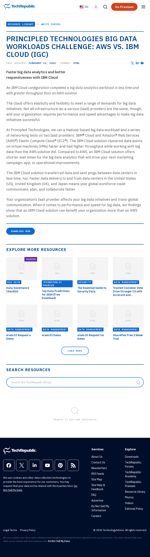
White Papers (50, 24)
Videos (129, 503)
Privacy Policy (27, 530)
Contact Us (98, 462)
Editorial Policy (134, 508)
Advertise (97, 500)
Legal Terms (10, 530)
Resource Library (20, 24)
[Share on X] (132, 63)
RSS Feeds (97, 474)
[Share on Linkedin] (137, 63)
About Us (97, 456)
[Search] (105, 6)
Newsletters (99, 468)
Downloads (132, 456)
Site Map (96, 479)
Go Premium (124, 7)
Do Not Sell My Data (59, 541)
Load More (75, 350)
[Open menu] (143, 6)
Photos (129, 497)
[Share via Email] (142, 63)
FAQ (93, 495)
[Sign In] (95, 6)
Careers (96, 516)
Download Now (20, 231)
